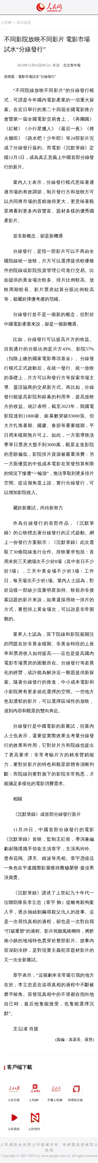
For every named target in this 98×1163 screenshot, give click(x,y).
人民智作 (34, 1129)
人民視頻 (14, 1129)
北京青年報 (72, 65)
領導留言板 (75, 1100)
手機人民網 (54, 1100)
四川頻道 (24, 22)
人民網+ (34, 1100)
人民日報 (14, 1100)
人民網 (6, 22)
